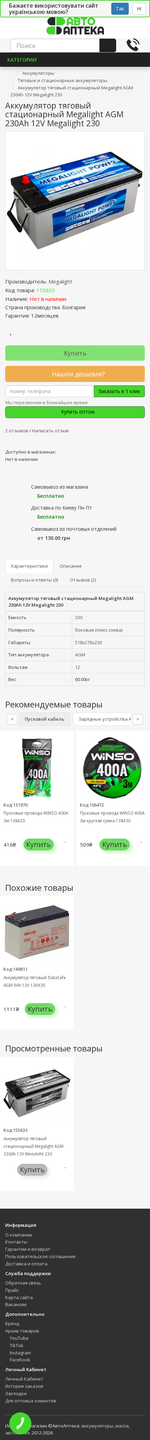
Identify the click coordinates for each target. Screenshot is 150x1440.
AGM (80, 654)
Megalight (60, 281)
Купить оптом (77, 411)
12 (77, 667)
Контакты (16, 1242)
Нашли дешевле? (77, 374)
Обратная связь (23, 1283)
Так (120, 8)
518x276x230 (88, 642)
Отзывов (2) (83, 580)
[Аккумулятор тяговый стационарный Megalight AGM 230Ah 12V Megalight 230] (75, 200)
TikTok (16, 1345)
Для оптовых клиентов (30, 1401)
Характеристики (29, 566)
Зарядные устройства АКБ (107, 719)
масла (122, 1426)
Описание (71, 566)
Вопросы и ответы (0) (34, 580)
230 (78, 617)
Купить (75, 353)
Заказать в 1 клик (119, 391)
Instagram (20, 1353)
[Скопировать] (61, 290)
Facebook (19, 1360)
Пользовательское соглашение (40, 1256)
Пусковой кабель (45, 719)
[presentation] (7, 803)
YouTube (19, 1338)
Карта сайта (19, 1297)
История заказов (24, 1386)
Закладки (16, 1393)
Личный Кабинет (24, 1379)
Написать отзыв (50, 430)
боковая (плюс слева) (98, 630)
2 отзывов (17, 430)
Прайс (12, 1290)
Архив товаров (22, 1331)
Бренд (12, 1323)
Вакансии (16, 1304)
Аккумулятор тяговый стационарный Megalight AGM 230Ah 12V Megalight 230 (33, 1146)
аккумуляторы (97, 1426)
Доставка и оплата (26, 1264)
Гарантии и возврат (27, 1249)
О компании (18, 1235)
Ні (139, 8)
